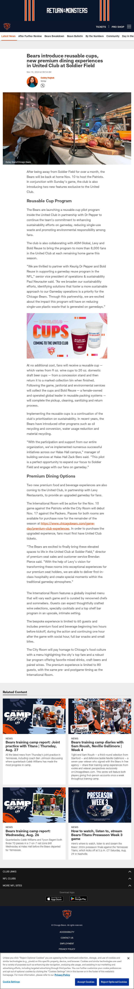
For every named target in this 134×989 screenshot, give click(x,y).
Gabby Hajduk (47, 77)
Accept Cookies (85, 981)
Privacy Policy (67, 949)
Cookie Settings (11, 981)
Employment (67, 943)
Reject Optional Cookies (114, 981)
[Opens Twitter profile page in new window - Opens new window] (43, 85)
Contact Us (67, 937)
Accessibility (67, 932)
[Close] (128, 958)
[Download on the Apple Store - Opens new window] (54, 899)
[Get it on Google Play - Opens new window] (78, 900)
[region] (67, 971)
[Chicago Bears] (67, 915)
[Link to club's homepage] (7, 25)
